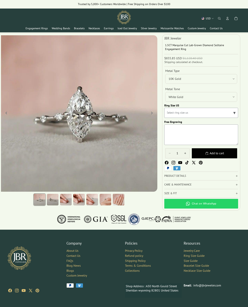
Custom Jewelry (76, 275)
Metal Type (172, 71)
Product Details (175, 176)
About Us (72, 251)
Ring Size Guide (194, 256)
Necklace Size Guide (197, 271)
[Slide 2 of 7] (53, 199)
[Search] (219, 18)
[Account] (227, 18)
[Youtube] (180, 162)
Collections (132, 271)
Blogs (70, 271)
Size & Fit (170, 193)
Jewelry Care (192, 251)
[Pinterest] (200, 162)
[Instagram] (173, 162)
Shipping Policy (135, 260)
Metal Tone (172, 89)
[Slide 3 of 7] (66, 199)
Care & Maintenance (178, 184)
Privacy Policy (133, 251)
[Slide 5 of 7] (92, 199)
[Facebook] (166, 162)
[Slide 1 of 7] (39, 199)
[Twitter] (193, 162)
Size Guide (191, 260)
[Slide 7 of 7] (118, 199)
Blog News (73, 265)
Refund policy (134, 256)
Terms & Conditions (138, 265)
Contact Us (73, 256)
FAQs (69, 260)
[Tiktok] (187, 162)
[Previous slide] (5, 113)
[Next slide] (153, 113)
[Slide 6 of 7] (105, 199)
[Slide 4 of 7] (79, 199)
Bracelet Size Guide (196, 265)
